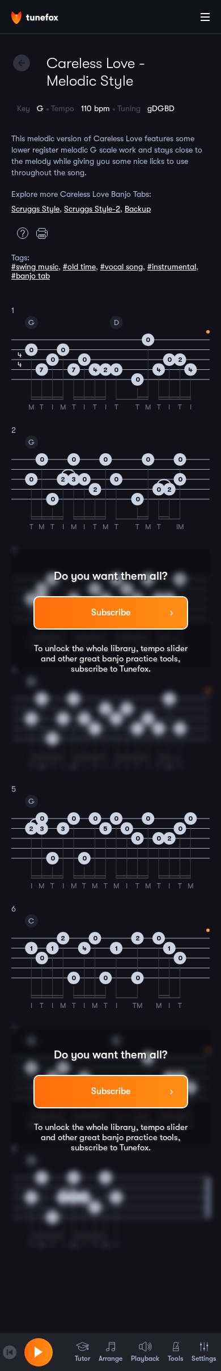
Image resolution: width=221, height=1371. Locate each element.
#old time (79, 266)
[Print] (44, 233)
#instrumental (171, 266)
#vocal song (121, 266)
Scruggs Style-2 (92, 208)
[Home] (45, 18)
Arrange (110, 1358)
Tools (175, 1358)
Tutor (82, 1358)
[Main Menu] (205, 17)
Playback (145, 1358)
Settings (204, 1358)
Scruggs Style (35, 208)
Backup (138, 208)
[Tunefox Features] (19, 233)
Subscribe (110, 613)
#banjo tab (30, 275)
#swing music (34, 266)
